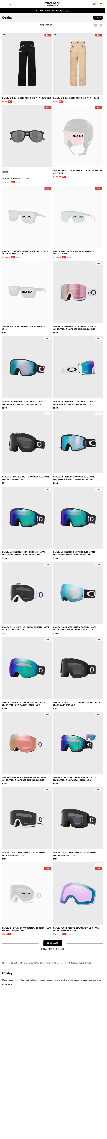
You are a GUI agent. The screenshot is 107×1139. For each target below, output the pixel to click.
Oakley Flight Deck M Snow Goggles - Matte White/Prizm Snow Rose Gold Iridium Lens (24, 778)
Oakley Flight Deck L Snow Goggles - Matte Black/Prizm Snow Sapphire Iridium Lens (74, 628)
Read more (7, 984)
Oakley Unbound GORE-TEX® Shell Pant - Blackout (26, 98)
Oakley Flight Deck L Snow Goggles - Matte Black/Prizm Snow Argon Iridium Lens (23, 703)
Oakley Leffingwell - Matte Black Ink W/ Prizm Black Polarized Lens (25, 252)
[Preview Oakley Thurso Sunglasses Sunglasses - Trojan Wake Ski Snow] (5, 172)
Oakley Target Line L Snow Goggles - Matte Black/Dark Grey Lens (74, 854)
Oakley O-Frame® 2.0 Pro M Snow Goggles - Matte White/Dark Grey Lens (26, 929)
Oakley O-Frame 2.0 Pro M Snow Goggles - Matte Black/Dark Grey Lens (26, 478)
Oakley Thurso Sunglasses (15, 178)
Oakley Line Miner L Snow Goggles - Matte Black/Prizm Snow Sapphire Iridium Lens (74, 478)
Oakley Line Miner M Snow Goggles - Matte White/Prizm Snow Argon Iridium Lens (74, 403)
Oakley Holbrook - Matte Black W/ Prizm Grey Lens (25, 327)
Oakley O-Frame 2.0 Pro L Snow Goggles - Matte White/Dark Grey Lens (25, 628)
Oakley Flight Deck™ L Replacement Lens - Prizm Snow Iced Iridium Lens (76, 929)
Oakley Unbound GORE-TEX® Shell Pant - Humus (76, 98)
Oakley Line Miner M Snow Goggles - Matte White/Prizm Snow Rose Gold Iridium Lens (74, 327)
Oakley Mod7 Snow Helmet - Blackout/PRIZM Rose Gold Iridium (77, 171)
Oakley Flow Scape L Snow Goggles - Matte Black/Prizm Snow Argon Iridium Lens (74, 778)
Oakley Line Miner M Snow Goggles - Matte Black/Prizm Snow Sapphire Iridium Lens (23, 403)
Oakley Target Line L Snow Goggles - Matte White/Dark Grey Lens (23, 854)
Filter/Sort (46, 25)
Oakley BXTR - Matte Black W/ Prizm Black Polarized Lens (73, 252)
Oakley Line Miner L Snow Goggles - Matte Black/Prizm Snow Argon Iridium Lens (74, 553)
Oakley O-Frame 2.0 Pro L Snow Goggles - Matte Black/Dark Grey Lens (76, 703)
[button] (4, 4)
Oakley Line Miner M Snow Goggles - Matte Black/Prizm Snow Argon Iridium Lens (23, 553)
